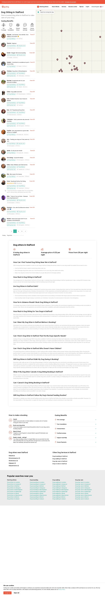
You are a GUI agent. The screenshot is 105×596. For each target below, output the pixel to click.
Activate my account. (70, 2)
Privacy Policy (61, 589)
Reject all (16, 593)
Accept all (7, 593)
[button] (75, 420)
